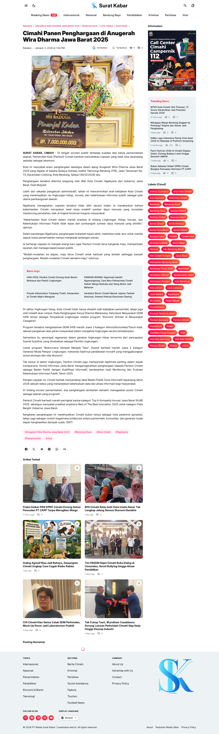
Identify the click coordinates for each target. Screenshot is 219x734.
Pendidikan (29, 683)
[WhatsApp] (57, 449)
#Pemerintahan (33, 438)
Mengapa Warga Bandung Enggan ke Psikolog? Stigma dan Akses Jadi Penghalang (170, 125)
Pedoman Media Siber (167, 727)
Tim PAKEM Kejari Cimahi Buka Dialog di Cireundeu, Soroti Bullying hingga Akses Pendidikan (110, 566)
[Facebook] (26, 449)
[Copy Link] (64, 449)
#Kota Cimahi (103, 432)
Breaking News (43, 15)
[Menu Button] (26, 5)
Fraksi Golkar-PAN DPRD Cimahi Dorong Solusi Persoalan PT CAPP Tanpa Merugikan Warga (51, 508)
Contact (117, 677)
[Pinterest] (49, 449)
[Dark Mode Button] (34, 5)
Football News (75, 702)
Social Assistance (77, 683)
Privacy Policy (120, 683)
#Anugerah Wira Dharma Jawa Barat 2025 (47, 432)
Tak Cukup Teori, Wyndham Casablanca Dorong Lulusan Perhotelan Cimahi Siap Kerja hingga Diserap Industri (112, 626)
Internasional (71, 15)
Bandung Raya (112, 15)
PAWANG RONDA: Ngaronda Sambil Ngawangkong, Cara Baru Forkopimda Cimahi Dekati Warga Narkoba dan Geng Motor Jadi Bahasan (108, 282)
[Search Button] (185, 5)
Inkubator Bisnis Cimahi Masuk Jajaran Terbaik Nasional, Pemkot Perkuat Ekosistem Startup (109, 295)
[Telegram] (41, 449)
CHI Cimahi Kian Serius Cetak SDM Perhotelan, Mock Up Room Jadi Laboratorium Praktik (51, 624)
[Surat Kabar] (94, 5)
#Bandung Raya (83, 432)
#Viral (49, 438)
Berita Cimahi (75, 664)
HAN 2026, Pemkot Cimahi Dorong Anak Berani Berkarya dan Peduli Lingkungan (52, 279)
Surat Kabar (113, 5)
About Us (117, 664)
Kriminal (154, 15)
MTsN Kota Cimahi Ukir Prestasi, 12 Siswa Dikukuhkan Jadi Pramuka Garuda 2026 (170, 110)
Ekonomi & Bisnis (33, 689)
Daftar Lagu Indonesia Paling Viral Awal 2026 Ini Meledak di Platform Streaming (172, 139)
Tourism (72, 696)
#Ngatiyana (122, 432)
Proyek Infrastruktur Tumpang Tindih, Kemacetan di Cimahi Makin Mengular (53, 295)
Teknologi (29, 696)
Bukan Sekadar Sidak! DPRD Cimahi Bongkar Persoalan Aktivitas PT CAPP (171, 167)
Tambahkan (102, 48)
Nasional (91, 15)
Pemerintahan (31, 677)
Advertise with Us (122, 670)
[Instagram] (38, 717)
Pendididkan (134, 15)
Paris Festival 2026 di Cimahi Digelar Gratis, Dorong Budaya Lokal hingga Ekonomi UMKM (170, 153)
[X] (34, 449)
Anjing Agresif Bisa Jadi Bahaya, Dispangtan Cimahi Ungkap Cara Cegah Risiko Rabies (50, 564)
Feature (71, 689)
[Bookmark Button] (193, 5)
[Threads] (44, 717)
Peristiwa (170, 15)
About (150, 727)
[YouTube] (51, 717)
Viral (185, 15)
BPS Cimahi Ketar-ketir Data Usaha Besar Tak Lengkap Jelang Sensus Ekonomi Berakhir (112, 508)
